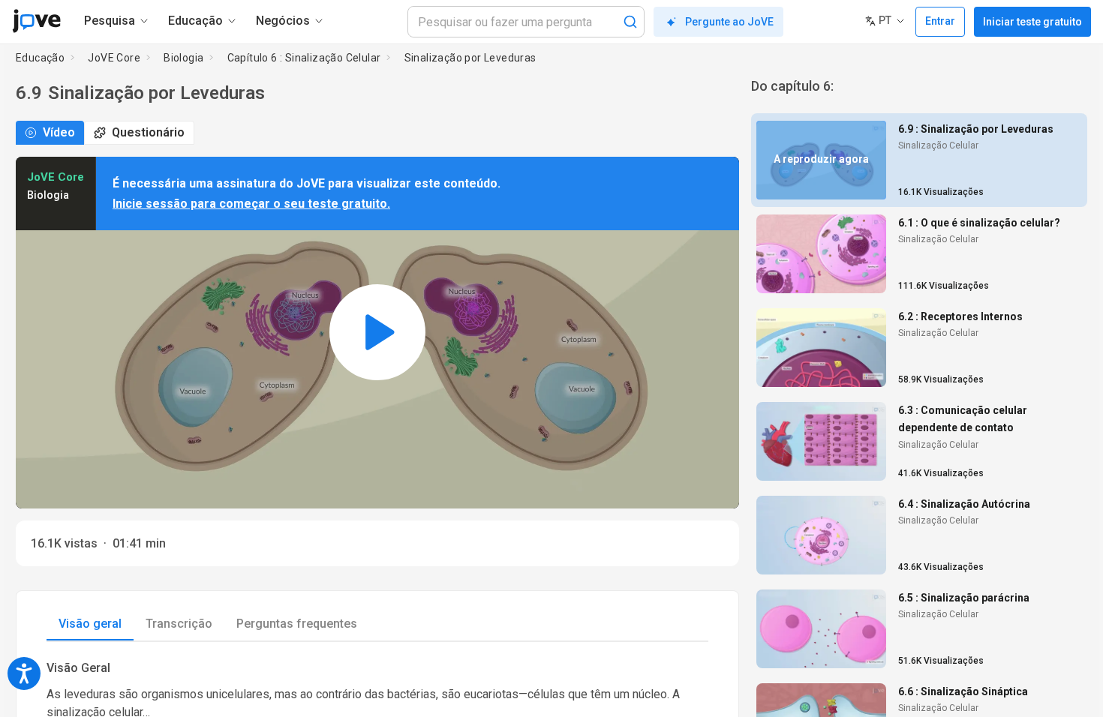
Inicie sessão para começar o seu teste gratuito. (251, 203)
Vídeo (59, 132)
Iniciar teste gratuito (1032, 22)
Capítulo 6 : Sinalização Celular (304, 58)
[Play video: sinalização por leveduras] (377, 332)
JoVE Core (114, 58)
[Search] (630, 21)
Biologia (183, 58)
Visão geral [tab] (90, 623)
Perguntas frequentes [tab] (296, 623)
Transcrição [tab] (179, 623)
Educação (40, 58)
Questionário (148, 132)
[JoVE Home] (36, 21)
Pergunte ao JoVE (729, 22)
